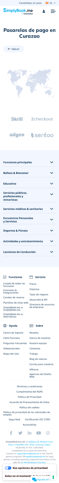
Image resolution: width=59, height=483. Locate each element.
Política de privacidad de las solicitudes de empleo (26, 413)
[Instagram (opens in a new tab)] (48, 433)
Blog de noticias (38, 358)
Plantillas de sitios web (15, 302)
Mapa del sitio (11, 353)
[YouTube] (39, 433)
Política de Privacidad (29, 396)
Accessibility (29, 424)
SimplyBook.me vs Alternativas (13, 315)
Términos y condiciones (29, 386)
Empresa (34, 289)
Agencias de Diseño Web (40, 375)
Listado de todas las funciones (14, 284)
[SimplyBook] (18, 11)
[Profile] (44, 11)
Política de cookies (29, 407)
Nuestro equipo (38, 343)
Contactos (35, 348)
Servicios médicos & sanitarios (23, 209)
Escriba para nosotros (41, 364)
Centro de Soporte (13, 332)
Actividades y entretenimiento (23, 241)
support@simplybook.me (28, 453)
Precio (33, 283)
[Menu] (53, 11)
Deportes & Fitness (15, 230)
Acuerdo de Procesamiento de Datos (29, 402)
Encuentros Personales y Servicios (18, 219)
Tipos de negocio (39, 294)
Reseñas (34, 332)
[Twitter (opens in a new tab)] (20, 433)
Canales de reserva (13, 297)
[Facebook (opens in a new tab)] (11, 433)
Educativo (9, 183)
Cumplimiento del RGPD (29, 391)
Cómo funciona (11, 337)
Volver (15, 49)
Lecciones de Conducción (19, 252)
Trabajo (34, 353)
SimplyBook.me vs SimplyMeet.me (13, 308)
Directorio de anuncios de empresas (42, 305)
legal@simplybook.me (35, 456)
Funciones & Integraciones (11, 291)
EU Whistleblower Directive (33, 462)
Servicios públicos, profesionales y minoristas (15, 196)
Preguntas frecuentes (15, 343)
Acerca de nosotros (40, 337)
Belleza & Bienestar (16, 173)
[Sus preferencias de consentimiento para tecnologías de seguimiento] (53, 477)
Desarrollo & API (38, 299)
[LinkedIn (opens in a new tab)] (29, 433)
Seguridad (14, 419)
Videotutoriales (11, 348)
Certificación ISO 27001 (37, 419)
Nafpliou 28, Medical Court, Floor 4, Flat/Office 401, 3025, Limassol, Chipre (30, 443)
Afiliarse (34, 369)
